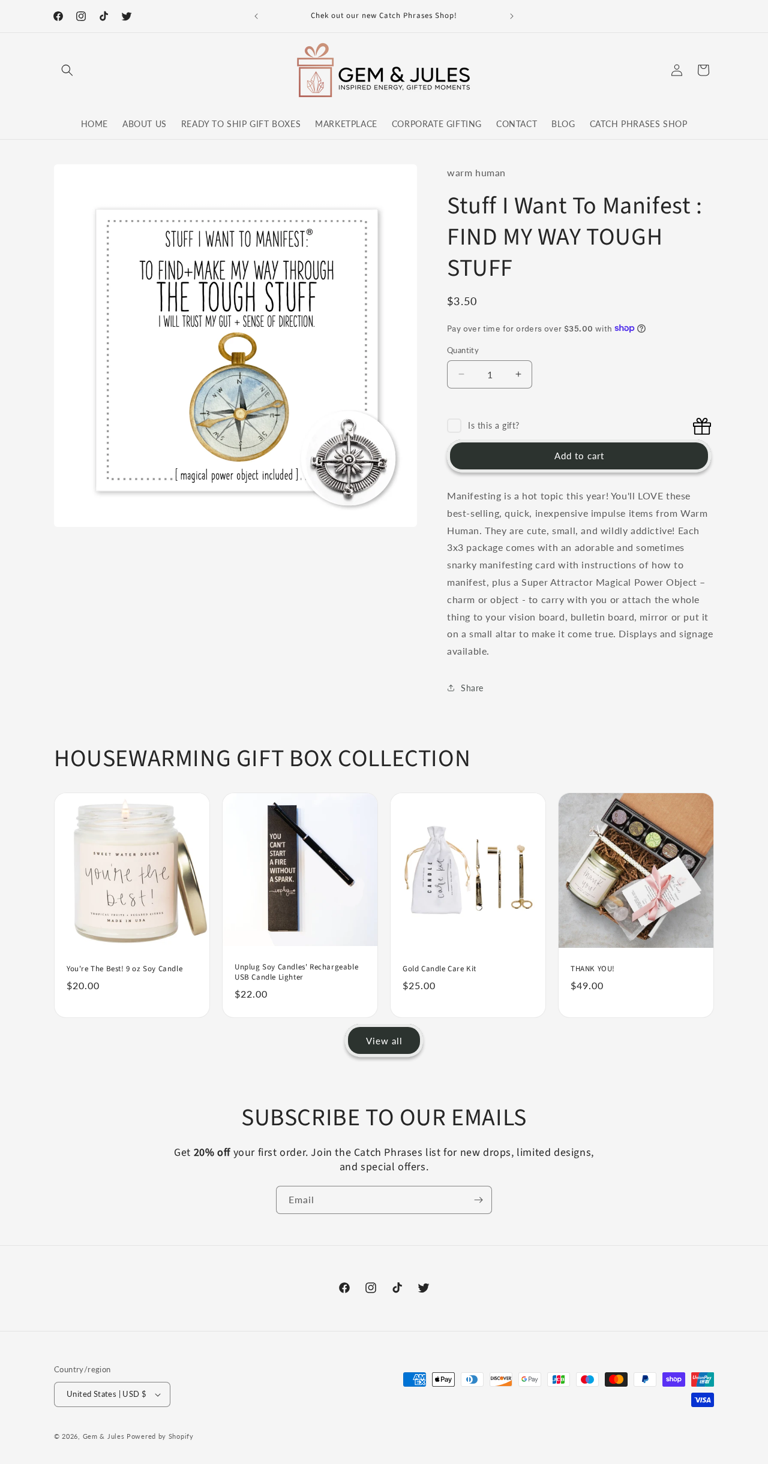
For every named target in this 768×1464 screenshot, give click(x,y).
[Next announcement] (512, 16)
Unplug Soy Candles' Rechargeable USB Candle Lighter (296, 973)
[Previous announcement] (256, 16)
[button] (67, 70)
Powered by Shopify (160, 1436)
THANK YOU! (593, 969)
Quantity (463, 350)
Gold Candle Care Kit (439, 969)
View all (384, 1040)
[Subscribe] (478, 1200)
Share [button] (472, 688)
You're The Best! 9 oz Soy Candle (124, 969)
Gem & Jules (104, 1436)
